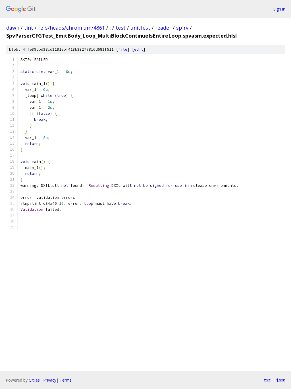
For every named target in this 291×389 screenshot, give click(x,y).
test (121, 27)
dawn (12, 27)
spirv (182, 27)
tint (28, 27)
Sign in (279, 9)
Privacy (49, 380)
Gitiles (34, 380)
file (122, 49)
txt (267, 379)
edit (138, 49)
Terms (66, 380)
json (280, 379)
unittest (140, 27)
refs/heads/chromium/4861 (71, 27)
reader (163, 27)
